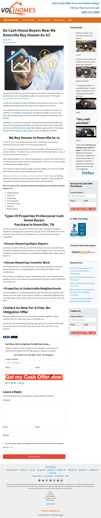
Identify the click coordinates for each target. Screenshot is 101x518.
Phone (7, 367)
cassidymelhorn (11, 42)
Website (6, 435)
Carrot (61, 515)
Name (5, 427)
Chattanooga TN (12, 470)
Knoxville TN (72, 470)
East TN (32, 470)
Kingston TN (61, 470)
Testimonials (59, 20)
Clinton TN (23, 470)
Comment (7, 400)
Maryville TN (83, 470)
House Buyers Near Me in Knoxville (15, 98)
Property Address (12, 359)
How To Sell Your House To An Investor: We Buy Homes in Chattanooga (81, 271)
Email (37, 367)
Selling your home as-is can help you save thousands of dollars (26, 176)
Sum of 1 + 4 (8, 447)
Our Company (44, 20)
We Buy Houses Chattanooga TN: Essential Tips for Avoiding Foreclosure (82, 292)
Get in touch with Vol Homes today (17, 128)
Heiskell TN (51, 470)
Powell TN (52, 473)
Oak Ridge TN (93, 470)
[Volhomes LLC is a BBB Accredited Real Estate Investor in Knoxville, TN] (78, 230)
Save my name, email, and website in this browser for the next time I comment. (35, 443)
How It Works (29, 20)
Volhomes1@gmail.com (50, 511)
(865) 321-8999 (50, 504)
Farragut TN (41, 470)
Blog (70, 20)
